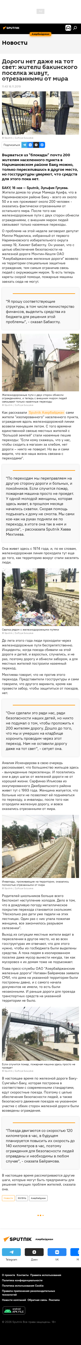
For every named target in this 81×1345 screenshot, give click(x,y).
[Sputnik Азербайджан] (12, 29)
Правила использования (45, 1275)
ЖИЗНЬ (22, 1198)
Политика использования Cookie (23, 1285)
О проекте (8, 1275)
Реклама (54, 1300)
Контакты (23, 1275)
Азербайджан (38, 1198)
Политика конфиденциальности (22, 1280)
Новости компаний (14, 1300)
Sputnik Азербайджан (46, 412)
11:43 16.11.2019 (11, 86)
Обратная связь (37, 1300)
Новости (8, 1198)
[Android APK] (14, 1311)
